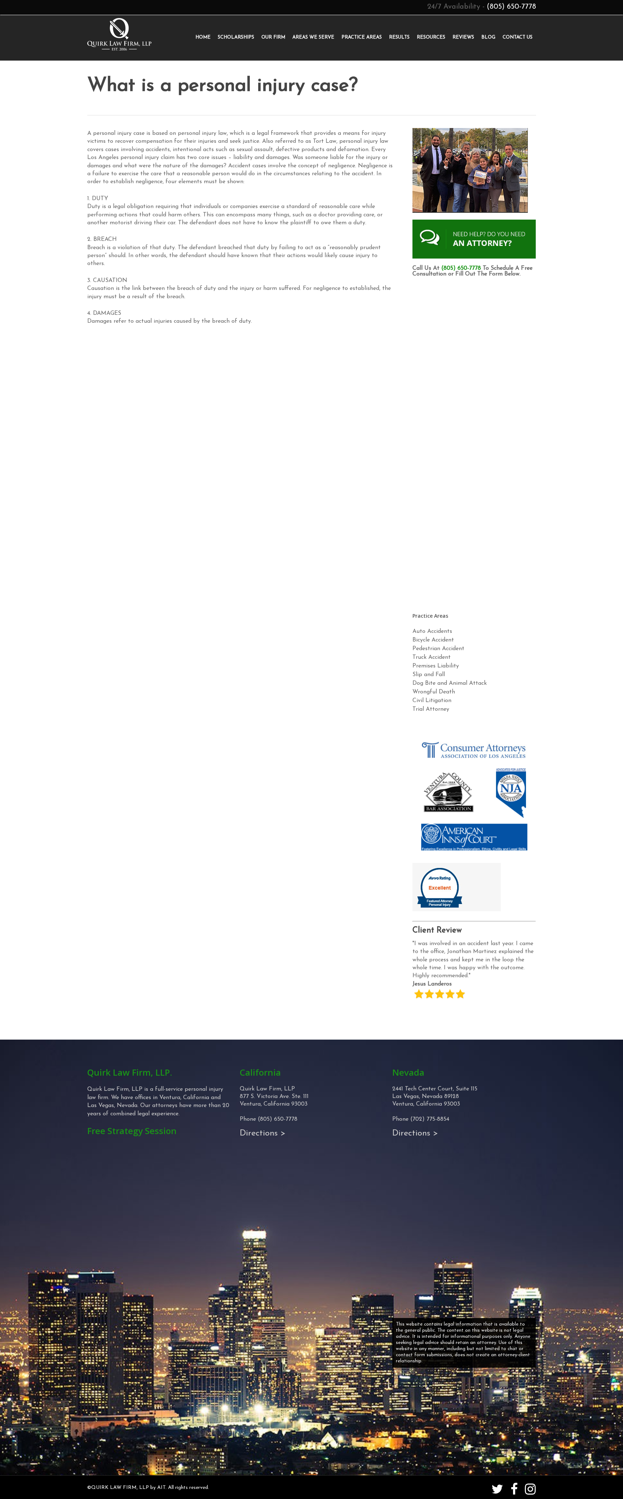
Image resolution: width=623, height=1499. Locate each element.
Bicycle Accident (433, 640)
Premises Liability (435, 666)
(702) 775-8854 (429, 1119)
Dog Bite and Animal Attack (449, 683)
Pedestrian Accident (438, 649)
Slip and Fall (428, 675)
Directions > (263, 1133)
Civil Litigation (431, 701)
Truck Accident (431, 657)
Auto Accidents (432, 631)
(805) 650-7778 (511, 6)
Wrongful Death (433, 692)
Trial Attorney (430, 709)
